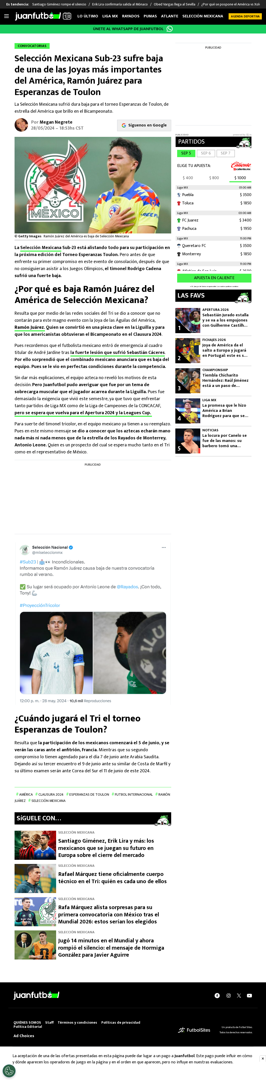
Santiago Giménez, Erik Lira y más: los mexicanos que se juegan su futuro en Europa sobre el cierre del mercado (106, 848)
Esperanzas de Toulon (89, 794)
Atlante (169, 16)
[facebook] (217, 995)
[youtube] (249, 995)
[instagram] (228, 995)
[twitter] (239, 995)
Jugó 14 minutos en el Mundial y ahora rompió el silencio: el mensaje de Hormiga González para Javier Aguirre (111, 948)
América (26, 794)
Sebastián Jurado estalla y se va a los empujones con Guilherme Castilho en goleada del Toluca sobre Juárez (225, 320)
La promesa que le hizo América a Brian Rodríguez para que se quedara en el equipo (224, 411)
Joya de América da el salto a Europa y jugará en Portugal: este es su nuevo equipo (224, 350)
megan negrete (55, 122)
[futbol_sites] (194, 1029)
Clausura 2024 (51, 794)
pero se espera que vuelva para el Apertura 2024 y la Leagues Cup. (83, 413)
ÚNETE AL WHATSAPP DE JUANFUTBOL (128, 28)
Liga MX (110, 16)
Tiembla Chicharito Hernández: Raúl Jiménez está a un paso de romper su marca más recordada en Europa (225, 380)
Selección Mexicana (202, 16)
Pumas (150, 16)
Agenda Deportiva (245, 16)
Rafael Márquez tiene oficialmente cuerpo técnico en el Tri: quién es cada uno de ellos (112, 877)
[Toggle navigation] (6, 16)
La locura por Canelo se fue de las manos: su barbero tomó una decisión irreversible (224, 441)
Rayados (130, 16)
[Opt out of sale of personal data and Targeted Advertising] (9, 1070)
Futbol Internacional (134, 794)
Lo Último (87, 16)
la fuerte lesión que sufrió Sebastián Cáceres (117, 353)
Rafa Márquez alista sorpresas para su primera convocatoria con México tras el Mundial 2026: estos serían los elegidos (108, 915)
